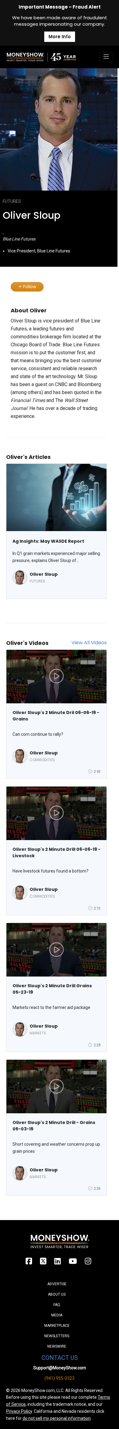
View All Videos (89, 642)
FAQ (56, 1305)
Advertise (57, 1284)
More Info (60, 36)
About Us (57, 1294)
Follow (29, 287)
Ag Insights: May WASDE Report (48, 541)
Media (56, 1315)
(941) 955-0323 (59, 1378)
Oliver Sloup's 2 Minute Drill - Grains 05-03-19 (54, 1125)
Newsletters (56, 1336)
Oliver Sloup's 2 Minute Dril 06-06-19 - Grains (56, 715)
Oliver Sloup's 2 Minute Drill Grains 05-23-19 (52, 989)
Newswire (56, 1346)
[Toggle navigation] (106, 56)
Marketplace (57, 1325)
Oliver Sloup (44, 574)
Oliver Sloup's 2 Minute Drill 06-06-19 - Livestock (56, 852)
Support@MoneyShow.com (59, 1367)
